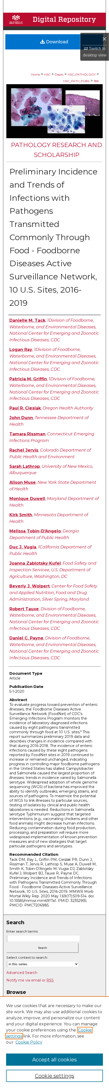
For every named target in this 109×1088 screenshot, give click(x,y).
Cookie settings (54, 1076)
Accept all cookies (54, 1060)
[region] (54, 1042)
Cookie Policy (28, 1042)
